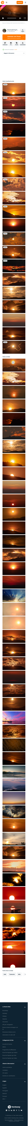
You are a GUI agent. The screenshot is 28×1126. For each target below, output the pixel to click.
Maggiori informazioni (9, 52)
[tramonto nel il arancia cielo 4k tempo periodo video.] (13, 689)
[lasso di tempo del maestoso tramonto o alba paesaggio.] (13, 472)
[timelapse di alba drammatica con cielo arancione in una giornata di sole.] (13, 824)
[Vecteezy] (2, 2)
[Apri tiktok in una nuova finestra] (16, 1109)
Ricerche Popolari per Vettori (9, 1052)
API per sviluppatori (7, 1024)
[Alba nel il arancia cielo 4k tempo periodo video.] (13, 333)
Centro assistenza (7, 1066)
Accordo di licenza (7, 1043)
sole (5, 973)
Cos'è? (15, 49)
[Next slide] (21, 974)
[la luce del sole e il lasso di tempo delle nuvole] (13, 595)
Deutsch (4, 1092)
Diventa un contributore (8, 1075)
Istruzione (5, 1021)
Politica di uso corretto (13, 1120)
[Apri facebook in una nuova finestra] (6, 1109)
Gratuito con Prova (14, 37)
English (4, 1084)
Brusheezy (5, 1010)
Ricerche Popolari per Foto (9, 1054)
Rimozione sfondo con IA (8, 1031)
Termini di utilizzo (8, 1119)
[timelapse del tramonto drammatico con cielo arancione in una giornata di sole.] (13, 115)
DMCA (4, 1046)
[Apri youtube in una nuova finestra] (21, 1109)
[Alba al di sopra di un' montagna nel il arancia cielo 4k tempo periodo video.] (13, 581)
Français (4, 1095)
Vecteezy (4, 1012)
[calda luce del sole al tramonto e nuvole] (13, 265)
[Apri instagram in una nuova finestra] (8, 1109)
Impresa (4, 1018)
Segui (22, 31)
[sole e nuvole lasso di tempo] (13, 608)
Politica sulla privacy (18, 1119)
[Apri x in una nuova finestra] (18, 1109)
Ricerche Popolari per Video (9, 1057)
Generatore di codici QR (8, 1034)
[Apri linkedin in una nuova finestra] (11, 1109)
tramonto (12, 973)
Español (4, 1087)
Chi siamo (5, 1072)
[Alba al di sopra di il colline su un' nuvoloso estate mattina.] (13, 838)
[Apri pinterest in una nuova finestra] (13, 1109)
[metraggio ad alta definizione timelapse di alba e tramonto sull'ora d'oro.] (13, 238)
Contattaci (5, 1069)
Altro (3, 1098)
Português (5, 1090)
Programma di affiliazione (9, 1049)
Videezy (4, 1015)
